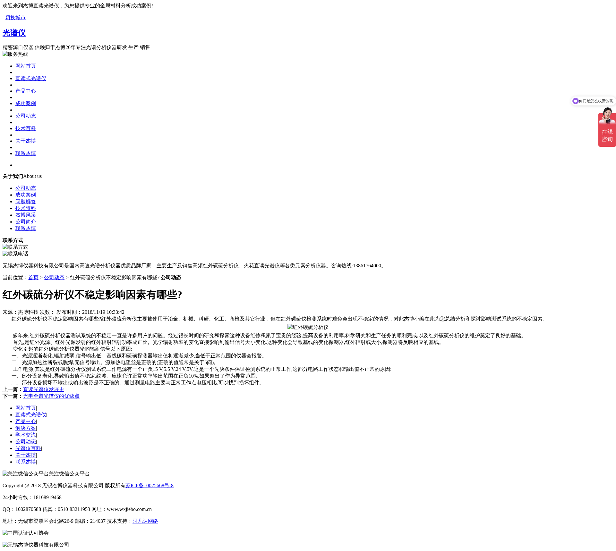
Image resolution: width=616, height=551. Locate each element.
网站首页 (25, 66)
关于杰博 (25, 141)
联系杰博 (25, 153)
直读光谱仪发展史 (43, 389)
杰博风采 (25, 215)
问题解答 (25, 201)
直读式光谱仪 (30, 78)
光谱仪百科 (28, 448)
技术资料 (25, 208)
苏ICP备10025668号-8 (149, 485)
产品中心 (25, 91)
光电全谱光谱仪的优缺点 (51, 396)
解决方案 (25, 428)
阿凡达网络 (145, 521)
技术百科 (25, 128)
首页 (33, 277)
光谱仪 (14, 33)
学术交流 (25, 435)
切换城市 (15, 17)
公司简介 (25, 221)
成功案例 (25, 103)
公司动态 (25, 116)
